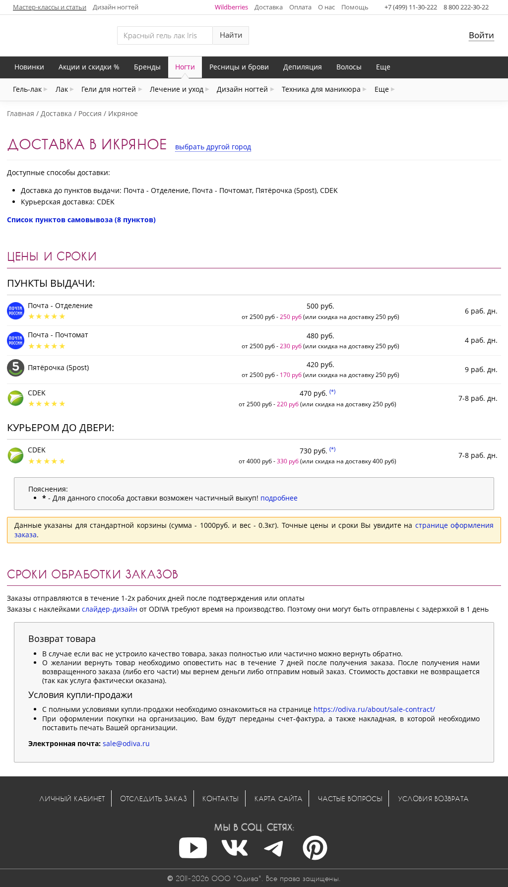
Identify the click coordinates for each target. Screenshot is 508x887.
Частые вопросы (350, 798)
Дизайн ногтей (115, 6)
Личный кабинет (72, 798)
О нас (326, 6)
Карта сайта (278, 798)
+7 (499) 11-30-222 (410, 6)
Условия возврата (433, 798)
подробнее (279, 498)
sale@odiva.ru (126, 743)
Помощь (355, 6)
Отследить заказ (153, 798)
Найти (231, 35)
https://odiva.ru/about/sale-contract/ (374, 709)
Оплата (300, 6)
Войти (481, 35)
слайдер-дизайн (109, 609)
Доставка (268, 6)
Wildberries (231, 6)
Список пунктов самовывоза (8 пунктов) (81, 219)
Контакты (220, 798)
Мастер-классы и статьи (49, 6)
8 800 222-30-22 (466, 6)
